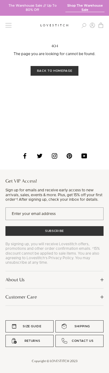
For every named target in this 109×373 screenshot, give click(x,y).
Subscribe (54, 231)
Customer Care (21, 297)
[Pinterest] (69, 156)
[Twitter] (39, 156)
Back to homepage (54, 70)
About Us (15, 279)
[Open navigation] (8, 25)
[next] (104, 5)
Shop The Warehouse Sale (85, 8)
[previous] (4, 5)
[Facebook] (25, 156)
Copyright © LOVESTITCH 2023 (55, 361)
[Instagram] (54, 156)
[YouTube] (84, 156)
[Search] (84, 25)
